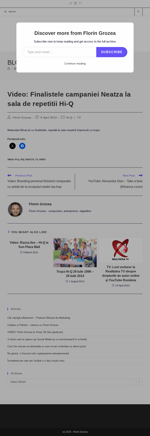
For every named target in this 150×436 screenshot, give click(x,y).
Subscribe (112, 52)
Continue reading (75, 63)
